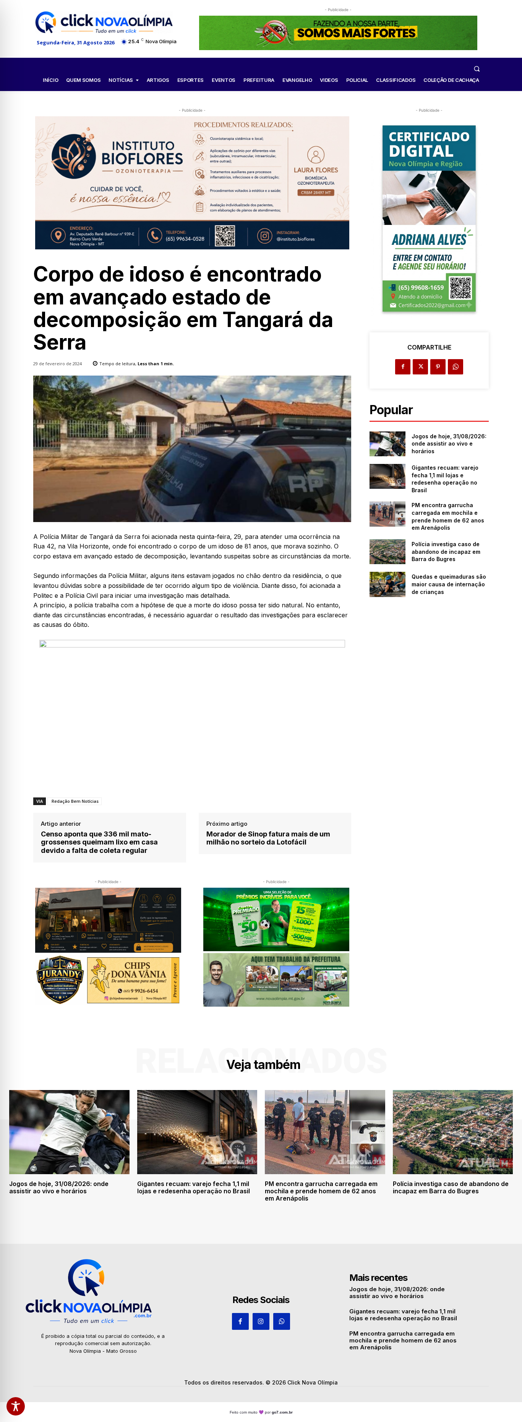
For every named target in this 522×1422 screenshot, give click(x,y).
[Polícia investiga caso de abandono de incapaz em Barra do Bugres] (387, 551)
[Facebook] (402, 366)
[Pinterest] (438, 366)
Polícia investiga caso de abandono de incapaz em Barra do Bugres (446, 551)
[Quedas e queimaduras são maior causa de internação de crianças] (387, 584)
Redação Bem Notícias (74, 801)
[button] (476, 68)
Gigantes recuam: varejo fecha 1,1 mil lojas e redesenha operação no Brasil (193, 1187)
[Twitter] (420, 366)
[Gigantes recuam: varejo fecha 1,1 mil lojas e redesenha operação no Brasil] (387, 476)
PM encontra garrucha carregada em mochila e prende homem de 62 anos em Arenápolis (321, 1191)
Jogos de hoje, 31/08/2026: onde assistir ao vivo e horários (449, 443)
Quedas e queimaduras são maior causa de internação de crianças (449, 584)
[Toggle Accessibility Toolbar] (16, 1406)
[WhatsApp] (455, 366)
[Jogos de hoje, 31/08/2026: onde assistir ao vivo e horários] (387, 443)
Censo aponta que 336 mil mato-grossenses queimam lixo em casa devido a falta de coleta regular (99, 842)
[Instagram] (261, 1321)
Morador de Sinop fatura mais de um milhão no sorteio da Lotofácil (268, 838)
